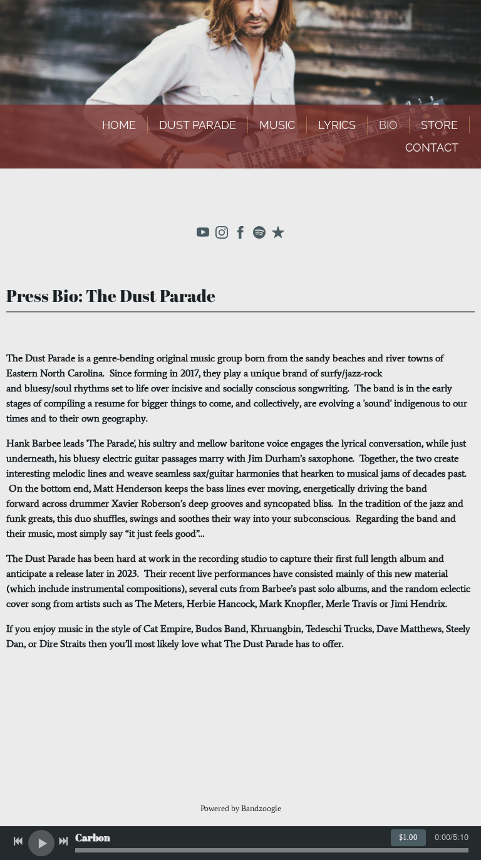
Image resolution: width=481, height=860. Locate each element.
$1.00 (408, 837)
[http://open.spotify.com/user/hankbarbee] (259, 234)
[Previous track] (18, 841)
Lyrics (337, 125)
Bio (388, 125)
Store (439, 125)
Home (119, 125)
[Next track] (63, 841)
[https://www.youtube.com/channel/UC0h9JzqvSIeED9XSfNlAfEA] (203, 234)
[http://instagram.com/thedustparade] (221, 234)
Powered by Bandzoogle (240, 808)
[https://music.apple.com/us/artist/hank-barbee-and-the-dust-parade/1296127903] (278, 234)
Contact (431, 147)
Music (277, 125)
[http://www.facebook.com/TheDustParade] (240, 234)
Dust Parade (197, 125)
